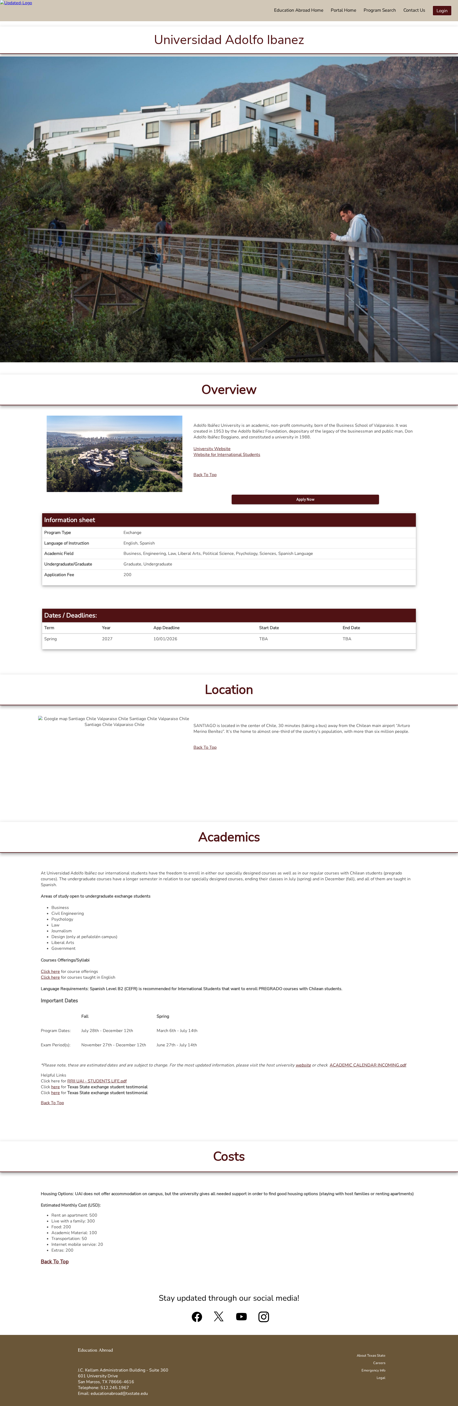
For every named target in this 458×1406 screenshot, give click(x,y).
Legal (381, 1377)
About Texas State (371, 1355)
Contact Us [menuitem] (414, 10)
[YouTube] (241, 1319)
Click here (50, 971)
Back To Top (205, 475)
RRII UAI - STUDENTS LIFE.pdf (97, 1081)
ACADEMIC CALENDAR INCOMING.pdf (368, 1065)
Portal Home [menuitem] (343, 10)
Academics (229, 837)
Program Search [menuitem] (380, 10)
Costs (229, 1156)
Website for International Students (226, 455)
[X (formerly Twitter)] (219, 1319)
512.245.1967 (114, 1388)
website (303, 1065)
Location (229, 689)
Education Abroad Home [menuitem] (298, 10)
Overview (229, 389)
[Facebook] (197, 1319)
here (55, 1087)
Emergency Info (373, 1370)
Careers (379, 1363)
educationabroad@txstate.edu (119, 1393)
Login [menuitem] (442, 11)
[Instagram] (263, 1319)
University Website (212, 449)
